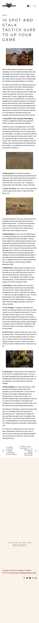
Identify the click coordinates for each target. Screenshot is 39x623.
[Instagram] (36, 578)
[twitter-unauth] (27, 578)
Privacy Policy (14, 573)
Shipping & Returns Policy (28, 573)
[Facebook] (24, 578)
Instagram (19, 545)
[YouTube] (30, 578)
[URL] (33, 578)
